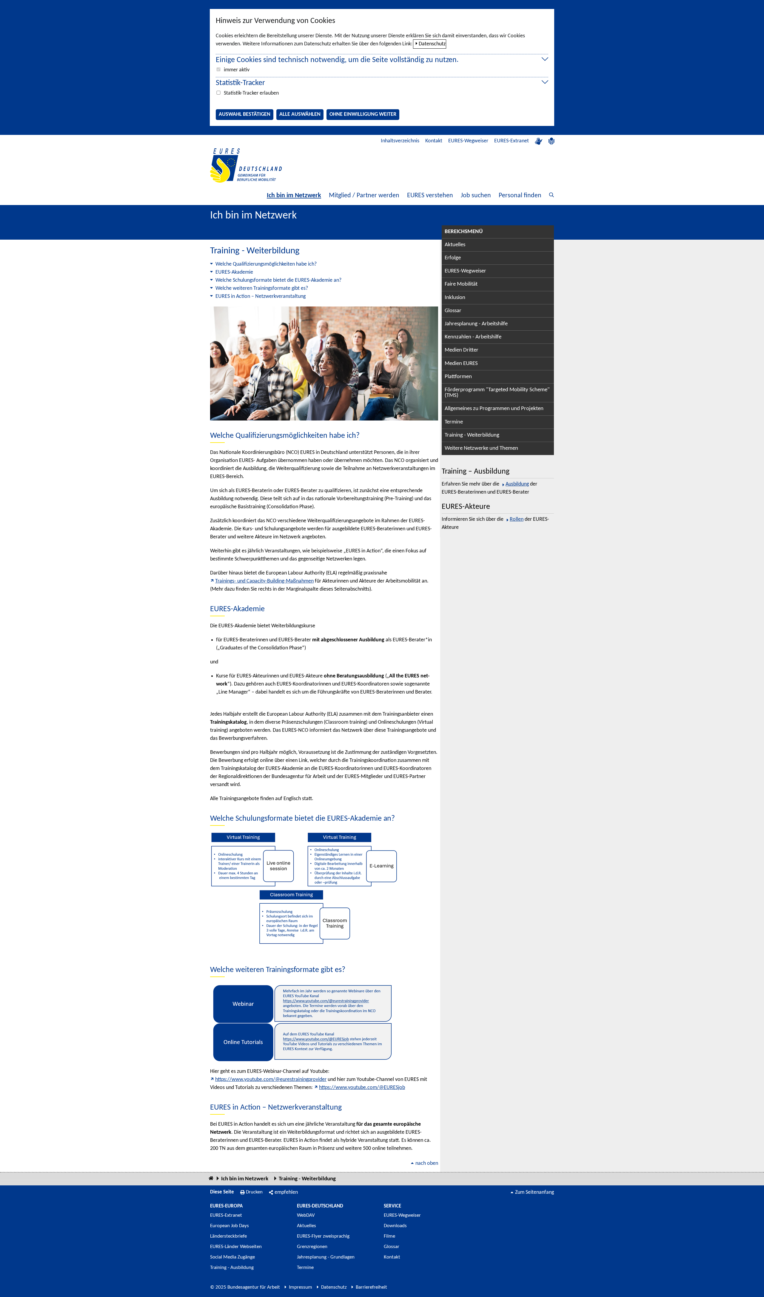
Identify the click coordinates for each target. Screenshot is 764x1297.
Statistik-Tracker (240, 83)
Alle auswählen (300, 114)
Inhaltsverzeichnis (400, 141)
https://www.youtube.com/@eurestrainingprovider (270, 1079)
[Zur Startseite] (246, 165)
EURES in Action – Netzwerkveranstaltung (260, 296)
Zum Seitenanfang (534, 1192)
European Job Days (229, 1225)
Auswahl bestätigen (244, 114)
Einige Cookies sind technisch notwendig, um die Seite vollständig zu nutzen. (337, 60)
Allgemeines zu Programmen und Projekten (494, 409)
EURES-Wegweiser (468, 141)
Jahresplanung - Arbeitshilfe (476, 324)
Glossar (453, 311)
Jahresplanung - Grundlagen (326, 1257)
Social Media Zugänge (232, 1257)
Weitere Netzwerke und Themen (481, 448)
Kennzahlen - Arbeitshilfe (473, 337)
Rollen (516, 519)
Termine (454, 422)
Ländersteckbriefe (228, 1236)
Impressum (300, 1287)
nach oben (426, 1163)
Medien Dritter (461, 350)
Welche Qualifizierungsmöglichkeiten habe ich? (266, 264)
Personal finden (520, 195)
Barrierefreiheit (371, 1287)
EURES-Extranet (511, 141)
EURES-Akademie (234, 272)
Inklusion (455, 298)
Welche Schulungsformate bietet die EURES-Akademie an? (278, 280)
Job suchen (476, 195)
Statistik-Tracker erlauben (251, 93)
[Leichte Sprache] (551, 141)
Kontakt (433, 141)
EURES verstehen (430, 195)
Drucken (254, 1192)
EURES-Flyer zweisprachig (323, 1236)
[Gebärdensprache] (539, 141)
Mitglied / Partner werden (364, 195)
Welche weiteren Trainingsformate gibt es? (261, 288)
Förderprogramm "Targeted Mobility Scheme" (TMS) (497, 392)
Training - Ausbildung (232, 1267)
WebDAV (306, 1215)
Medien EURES (461, 363)
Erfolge (453, 258)
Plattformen (458, 377)
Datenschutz (432, 44)
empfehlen (286, 1192)
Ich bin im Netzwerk (294, 195)
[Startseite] (211, 1178)
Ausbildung (517, 484)
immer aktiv (236, 70)
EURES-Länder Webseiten (236, 1246)
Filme (389, 1236)
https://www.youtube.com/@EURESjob (362, 1087)
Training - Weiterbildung (472, 435)
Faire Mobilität (461, 284)
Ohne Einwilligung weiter (362, 114)
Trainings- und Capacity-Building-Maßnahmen (264, 581)
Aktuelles (455, 245)
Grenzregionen (312, 1246)
